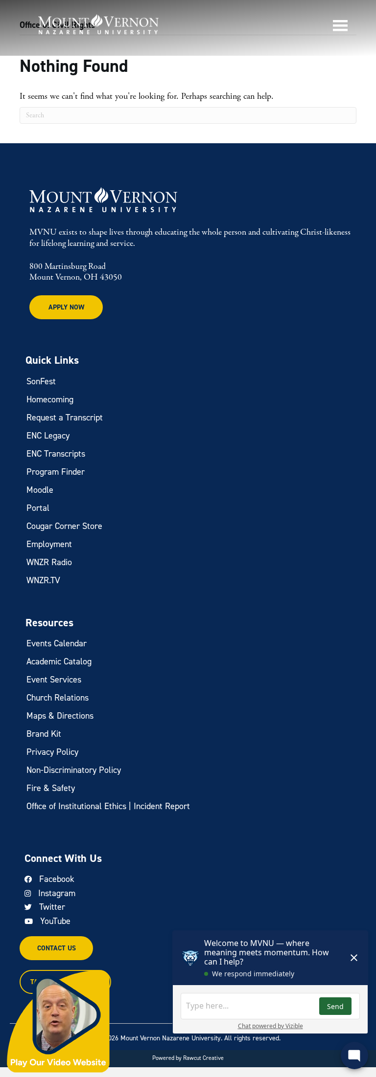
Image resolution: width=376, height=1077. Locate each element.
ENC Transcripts (55, 454)
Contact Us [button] (56, 948)
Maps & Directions (60, 716)
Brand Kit (43, 734)
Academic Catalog (59, 661)
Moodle (39, 490)
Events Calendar (56, 643)
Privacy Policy (52, 752)
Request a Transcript (64, 417)
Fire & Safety (50, 788)
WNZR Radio (49, 562)
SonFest (41, 381)
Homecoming (49, 399)
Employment (49, 544)
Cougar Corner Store (64, 526)
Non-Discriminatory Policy (73, 770)
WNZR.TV (43, 580)
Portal (37, 508)
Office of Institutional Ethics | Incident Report (108, 806)
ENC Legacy (48, 435)
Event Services (53, 679)
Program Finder (55, 472)
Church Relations (57, 697)
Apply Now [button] (66, 307)
